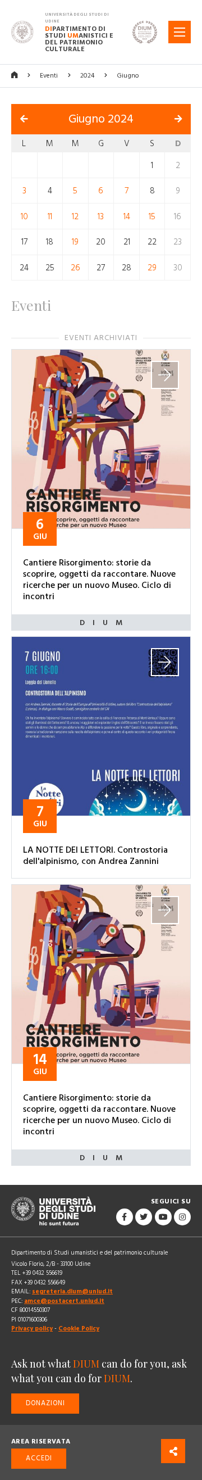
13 (101, 216)
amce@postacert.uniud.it (64, 1301)
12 (75, 216)
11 (50, 216)
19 (75, 242)
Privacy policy (32, 1328)
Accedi (39, 1458)
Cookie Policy (78, 1328)
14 (126, 216)
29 (152, 268)
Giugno (128, 75)
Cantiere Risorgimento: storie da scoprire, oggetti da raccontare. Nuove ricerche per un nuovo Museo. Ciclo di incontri (99, 579)
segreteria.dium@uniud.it (72, 1291)
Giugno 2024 (101, 119)
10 (24, 216)
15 (152, 216)
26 (75, 268)
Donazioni (45, 1403)
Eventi (49, 75)
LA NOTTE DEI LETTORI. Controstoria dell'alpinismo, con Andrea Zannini (95, 855)
